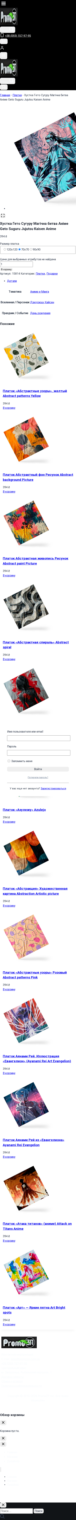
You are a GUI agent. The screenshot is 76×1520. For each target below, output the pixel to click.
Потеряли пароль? (38, 777)
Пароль (11, 746)
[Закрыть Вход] (3, 1438)
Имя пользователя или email (25, 731)
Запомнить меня (21, 761)
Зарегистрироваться (53, 788)
